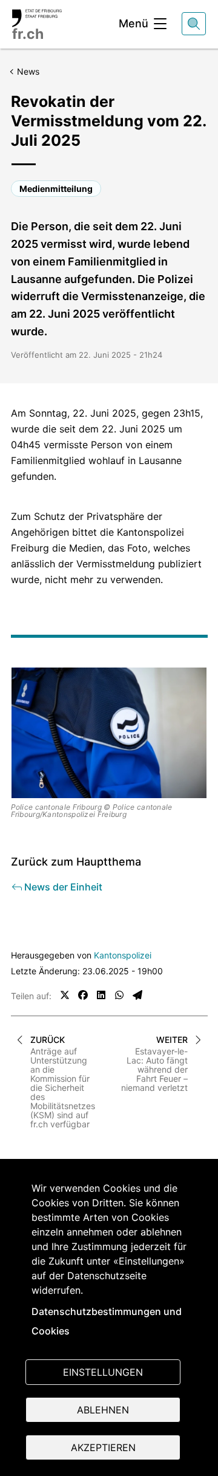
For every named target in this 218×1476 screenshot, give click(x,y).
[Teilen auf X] (65, 995)
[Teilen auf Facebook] (83, 995)
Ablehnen (103, 1410)
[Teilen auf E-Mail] (137, 995)
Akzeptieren (103, 1447)
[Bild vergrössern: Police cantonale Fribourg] (109, 733)
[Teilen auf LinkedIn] (101, 995)
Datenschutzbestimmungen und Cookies (106, 1321)
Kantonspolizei (122, 955)
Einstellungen (103, 1372)
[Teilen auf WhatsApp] (119, 995)
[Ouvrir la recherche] (194, 23)
